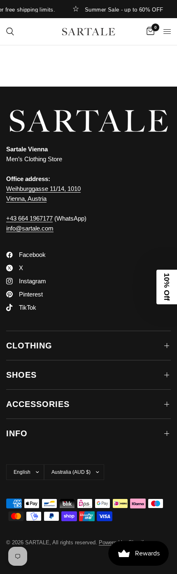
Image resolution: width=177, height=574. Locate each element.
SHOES (21, 374)
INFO (17, 433)
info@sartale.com (30, 228)
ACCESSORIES (38, 404)
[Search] (10, 31)
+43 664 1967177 (29, 218)
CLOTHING (29, 345)
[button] (166, 287)
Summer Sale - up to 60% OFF (122, 9)
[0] (149, 31)
